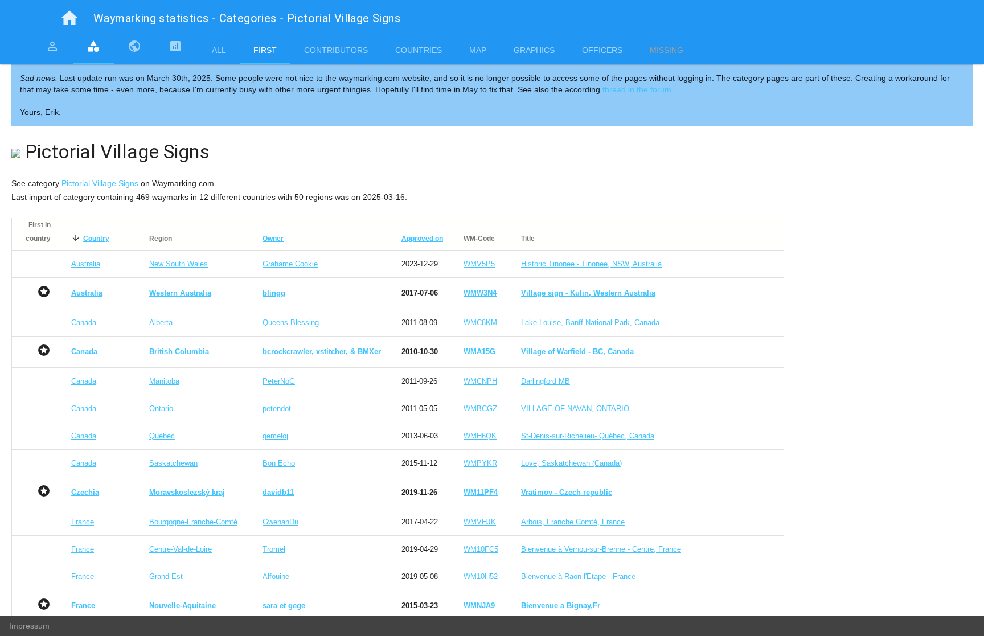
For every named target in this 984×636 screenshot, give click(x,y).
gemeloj (275, 436)
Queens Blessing (291, 322)
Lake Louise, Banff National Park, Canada (590, 322)
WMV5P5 (479, 264)
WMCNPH (480, 381)
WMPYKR (480, 463)
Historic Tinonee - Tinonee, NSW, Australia (591, 264)
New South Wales (178, 264)
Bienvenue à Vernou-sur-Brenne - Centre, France (601, 549)
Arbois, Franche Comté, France (573, 522)
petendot (277, 408)
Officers (602, 50)
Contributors (336, 50)
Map (477, 50)
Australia (85, 264)
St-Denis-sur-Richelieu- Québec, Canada (587, 436)
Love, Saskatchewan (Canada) (571, 463)
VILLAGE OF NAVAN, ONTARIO (575, 408)
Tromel (274, 549)
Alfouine (276, 576)
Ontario (161, 408)
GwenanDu (280, 522)
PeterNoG (279, 381)
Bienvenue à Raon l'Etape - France (578, 576)
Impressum (29, 625)
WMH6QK (480, 436)
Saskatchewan (173, 463)
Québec (162, 436)
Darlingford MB (545, 381)
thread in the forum (636, 89)
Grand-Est (166, 576)
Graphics (534, 50)
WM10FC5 (481, 549)
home (69, 18)
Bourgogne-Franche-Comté (193, 522)
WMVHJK (480, 522)
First (265, 50)
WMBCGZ (480, 408)
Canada (83, 322)
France (82, 522)
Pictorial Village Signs (100, 183)
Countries (418, 50)
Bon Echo (279, 463)
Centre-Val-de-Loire (180, 549)
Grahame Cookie (290, 264)
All (219, 50)
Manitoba (164, 381)
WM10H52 (481, 576)
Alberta (161, 322)
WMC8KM (480, 322)
